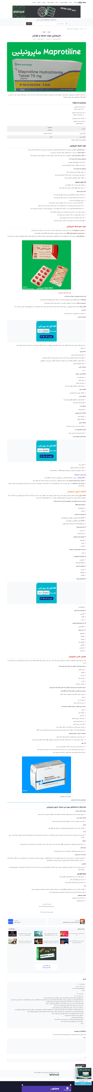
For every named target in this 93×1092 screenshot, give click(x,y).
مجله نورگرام (82, 2)
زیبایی (71, 2)
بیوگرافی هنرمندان (63, 2)
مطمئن (14, 483)
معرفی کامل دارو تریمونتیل (78, 898)
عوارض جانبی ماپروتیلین (78, 121)
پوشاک (75, 2)
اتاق (79, 877)
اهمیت (18, 307)
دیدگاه (84, 1038)
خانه (85, 29)
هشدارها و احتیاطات (78, 115)
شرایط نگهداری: (79, 123)
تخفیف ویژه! (83, 1083)
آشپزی (39, 2)
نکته (85, 886)
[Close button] (91, 1067)
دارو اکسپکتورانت (80, 901)
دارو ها (44, 32)
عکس (57, 2)
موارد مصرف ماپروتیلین (79, 107)
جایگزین (55, 889)
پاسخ (83, 990)
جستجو (29, 23)
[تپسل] (22, 1085)
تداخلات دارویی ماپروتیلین (78, 118)
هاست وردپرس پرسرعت (45, 1072)
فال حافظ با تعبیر (46, 966)
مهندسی (34, 2)
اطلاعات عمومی (50, 2)
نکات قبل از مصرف (78, 109)
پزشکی (44, 2)
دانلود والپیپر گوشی (46, 967)
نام (85, 1057)
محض (64, 203)
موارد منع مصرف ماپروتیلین (78, 113)
